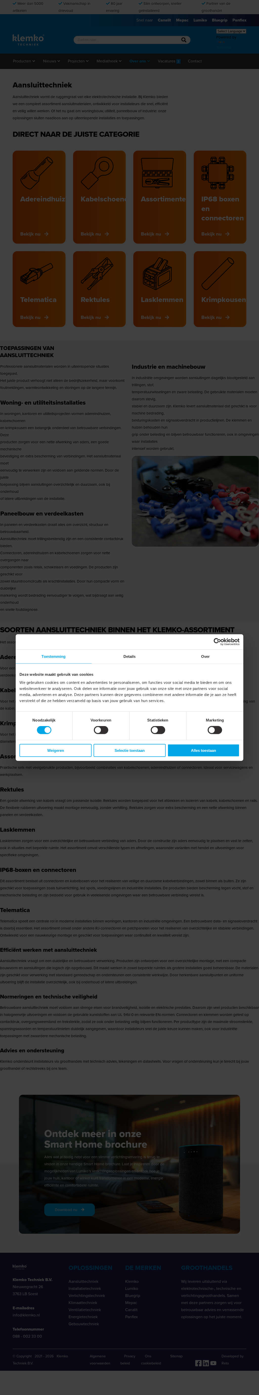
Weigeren (55, 750)
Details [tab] (129, 656)
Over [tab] (205, 656)
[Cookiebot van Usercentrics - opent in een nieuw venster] (217, 642)
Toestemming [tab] (53, 656)
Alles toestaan (203, 750)
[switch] (101, 730)
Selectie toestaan (130, 750)
